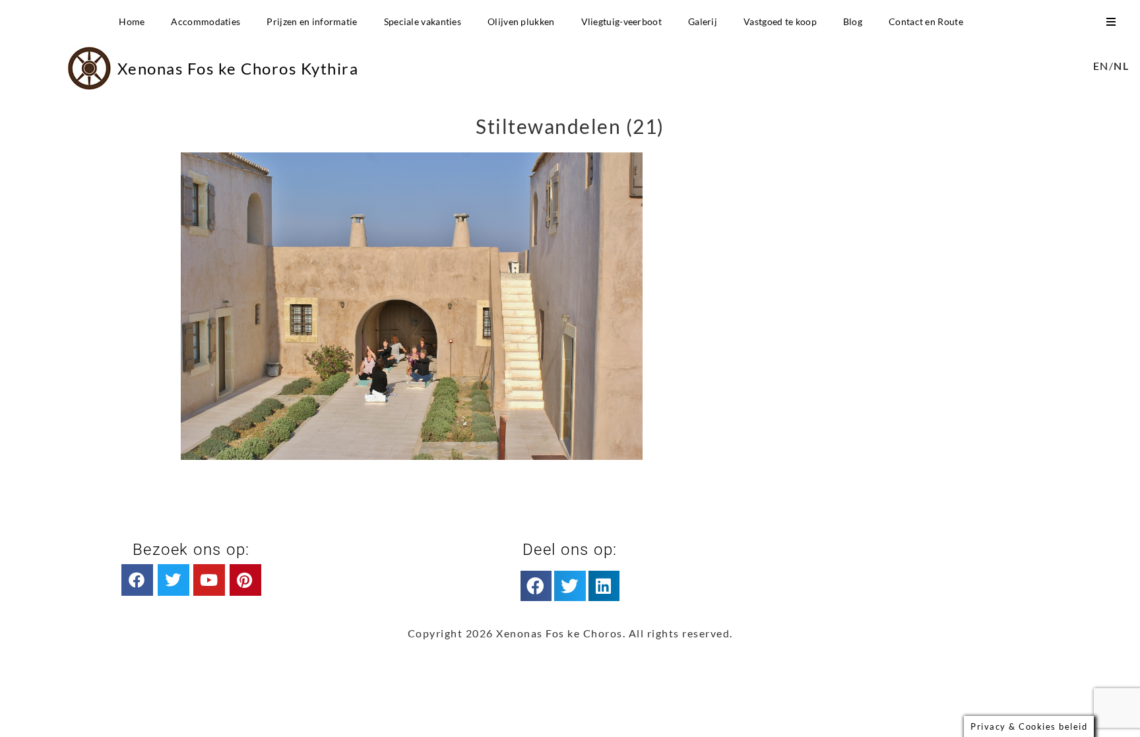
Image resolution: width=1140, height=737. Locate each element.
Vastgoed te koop (780, 21)
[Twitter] (173, 580)
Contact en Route (926, 21)
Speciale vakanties (422, 21)
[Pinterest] (245, 580)
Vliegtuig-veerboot (621, 21)
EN (1101, 65)
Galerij (702, 21)
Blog (852, 21)
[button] (536, 586)
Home (131, 21)
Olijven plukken (521, 21)
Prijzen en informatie (312, 21)
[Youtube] (209, 580)
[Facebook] (137, 580)
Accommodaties (205, 21)
